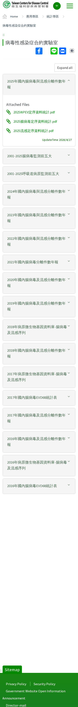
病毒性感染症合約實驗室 (19, 25)
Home (14, 16)
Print (63, 51)
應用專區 (32, 16)
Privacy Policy (16, 684)
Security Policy (44, 684)
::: (4, 34)
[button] (39, 84)
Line (54, 51)
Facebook (42, 51)
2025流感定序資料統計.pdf (33, 131)
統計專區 (53, 16)
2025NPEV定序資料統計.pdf (34, 112)
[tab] (39, 84)
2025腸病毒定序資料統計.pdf (35, 121)
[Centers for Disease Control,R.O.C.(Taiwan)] (26, 4)
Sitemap (12, 669)
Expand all (65, 67)
